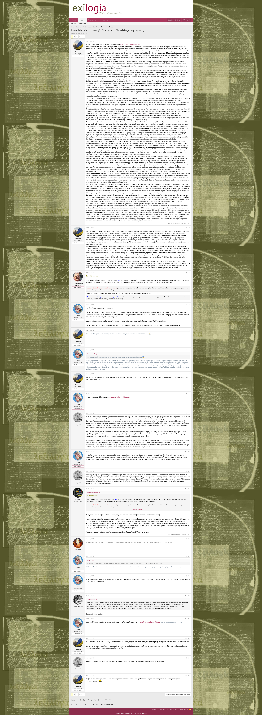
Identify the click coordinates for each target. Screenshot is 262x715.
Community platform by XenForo (131, 713)
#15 (189, 576)
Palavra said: (91, 354)
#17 (189, 619)
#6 (189, 350)
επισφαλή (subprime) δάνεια (119, 397)
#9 (189, 413)
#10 (189, 451)
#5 (189, 330)
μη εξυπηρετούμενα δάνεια (150, 622)
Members (104, 20)
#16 (189, 595)
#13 (189, 539)
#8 (189, 393)
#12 (189, 488)
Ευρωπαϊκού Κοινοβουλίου (129, 44)
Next (80, 37)
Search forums (83, 23)
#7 (189, 374)
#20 (189, 675)
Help (181, 709)
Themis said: (91, 599)
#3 (189, 272)
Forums (82, 20)
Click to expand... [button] (138, 509)
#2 (189, 228)
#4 (189, 305)
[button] (98, 20)
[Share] (186, 41)
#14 (189, 556)
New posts (74, 23)
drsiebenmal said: (92, 492)
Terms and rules (164, 709)
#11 (189, 471)
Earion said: (90, 560)
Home (74, 20)
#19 (189, 658)
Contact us (154, 709)
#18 (189, 638)
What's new (92, 20)
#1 (189, 41)
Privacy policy (174, 709)
